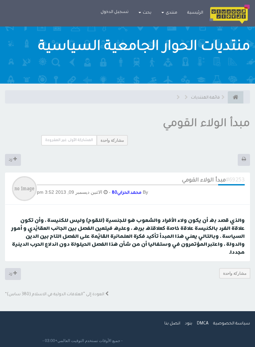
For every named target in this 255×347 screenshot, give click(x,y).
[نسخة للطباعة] (244, 160)
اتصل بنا (172, 323)
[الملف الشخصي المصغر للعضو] (24, 189)
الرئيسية (195, 13)
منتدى (171, 13)
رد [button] (11, 160)
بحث (146, 13)
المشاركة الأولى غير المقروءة (69, 140)
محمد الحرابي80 (126, 193)
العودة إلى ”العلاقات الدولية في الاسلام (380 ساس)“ (55, 294)
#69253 (235, 180)
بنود (188, 323)
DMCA (203, 323)
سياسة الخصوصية (231, 323)
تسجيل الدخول (114, 12)
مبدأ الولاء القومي (206, 124)
